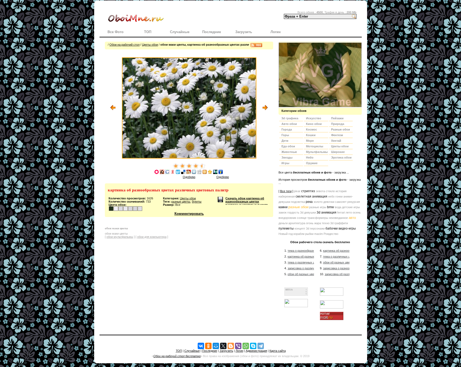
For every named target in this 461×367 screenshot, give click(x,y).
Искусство (313, 118)
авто (352, 218)
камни (283, 207)
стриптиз (308, 191)
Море (310, 140)
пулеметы (286, 228)
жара (317, 223)
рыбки (309, 233)
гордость (293, 212)
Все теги (286, 191)
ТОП (147, 32)
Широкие (338, 151)
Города (286, 129)
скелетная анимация (311, 196)
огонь (309, 223)
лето (349, 212)
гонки (339, 196)
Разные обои (340, 129)
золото (318, 201)
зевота (320, 191)
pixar (297, 191)
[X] (223, 346)
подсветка (298, 201)
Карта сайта (277, 350)
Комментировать (189, 214)
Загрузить (243, 32)
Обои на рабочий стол (124, 44)
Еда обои (288, 146)
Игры (285, 163)
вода (338, 207)
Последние (211, 32)
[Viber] (238, 346)
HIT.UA (289, 290)
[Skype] (253, 346)
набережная (287, 196)
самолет (341, 201)
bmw (330, 207)
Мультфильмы (317, 151)
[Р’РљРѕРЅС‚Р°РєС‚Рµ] (201, 346)
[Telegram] (260, 346)
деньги (283, 223)
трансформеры (317, 217)
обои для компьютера (151, 236)
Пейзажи (337, 118)
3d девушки (308, 212)
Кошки (311, 135)
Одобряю (189, 177)
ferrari (341, 212)
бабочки (331, 228)
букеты (196, 201)
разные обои (298, 207)
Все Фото (116, 32)
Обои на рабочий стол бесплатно (177, 356)
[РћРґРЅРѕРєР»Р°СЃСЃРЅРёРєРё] (208, 346)
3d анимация (326, 212)
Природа (337, 123)
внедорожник (287, 217)
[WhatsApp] (246, 346)
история (341, 191)
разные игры (317, 207)
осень (357, 212)
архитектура (296, 223)
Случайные (179, 32)
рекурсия (353, 201)
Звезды (286, 157)
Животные (289, 151)
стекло (330, 191)
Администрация (256, 350)
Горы (285, 135)
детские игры (351, 207)
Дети (284, 140)
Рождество (331, 233)
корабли (298, 233)
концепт (300, 228)
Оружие (311, 163)
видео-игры (347, 228)
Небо (309, 157)
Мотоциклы (314, 146)
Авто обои (289, 123)
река (309, 202)
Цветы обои (150, 44)
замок (283, 212)
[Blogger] (231, 346)
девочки (328, 201)
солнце (302, 217)
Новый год (286, 233)
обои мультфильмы (119, 236)
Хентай (336, 140)
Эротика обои (341, 157)
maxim (318, 233)
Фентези (337, 135)
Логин (276, 32)
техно (325, 223)
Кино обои (314, 123)
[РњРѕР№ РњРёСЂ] (216, 346)
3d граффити (339, 223)
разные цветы (180, 201)
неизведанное (338, 217)
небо (331, 196)
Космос (311, 129)
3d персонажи (315, 228)
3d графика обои (289, 119)
